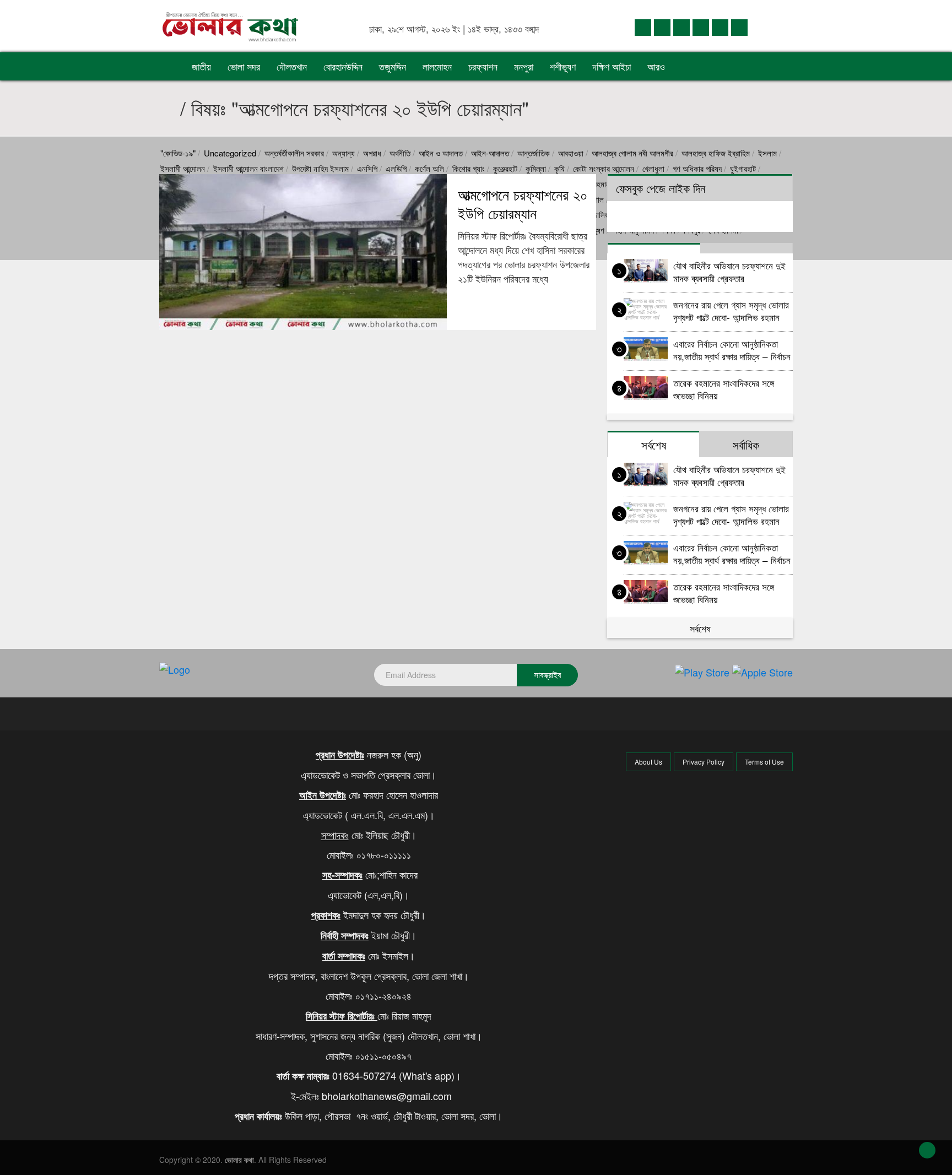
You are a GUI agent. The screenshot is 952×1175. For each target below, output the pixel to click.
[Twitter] (662, 26)
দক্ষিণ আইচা (611, 66)
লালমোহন (437, 66)
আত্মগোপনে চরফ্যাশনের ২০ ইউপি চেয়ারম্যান (523, 204)
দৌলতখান (292, 66)
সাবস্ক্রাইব (547, 674)
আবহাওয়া (570, 153)
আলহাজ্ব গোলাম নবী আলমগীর (632, 153)
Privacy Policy (703, 761)
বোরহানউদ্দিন (343, 66)
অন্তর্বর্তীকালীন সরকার (294, 153)
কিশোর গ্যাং (468, 168)
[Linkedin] (681, 26)
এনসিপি (367, 168)
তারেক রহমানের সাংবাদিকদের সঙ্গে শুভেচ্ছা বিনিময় (723, 388)
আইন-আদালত (490, 153)
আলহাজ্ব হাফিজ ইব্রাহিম (715, 153)
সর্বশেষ (700, 628)
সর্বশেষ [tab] (653, 444)
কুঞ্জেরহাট (505, 168)
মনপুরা (523, 66)
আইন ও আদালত (441, 153)
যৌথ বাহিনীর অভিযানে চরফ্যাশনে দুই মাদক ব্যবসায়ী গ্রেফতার (729, 271)
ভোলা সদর (244, 66)
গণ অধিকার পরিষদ (697, 168)
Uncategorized (230, 153)
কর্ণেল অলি (429, 168)
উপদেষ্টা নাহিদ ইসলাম (320, 168)
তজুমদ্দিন (392, 66)
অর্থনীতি (400, 153)
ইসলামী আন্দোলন (182, 168)
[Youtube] (720, 26)
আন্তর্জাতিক (533, 153)
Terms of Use (764, 761)
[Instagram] (701, 26)
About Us (648, 761)
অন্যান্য (343, 153)
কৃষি (559, 168)
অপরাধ (372, 153)
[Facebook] (643, 26)
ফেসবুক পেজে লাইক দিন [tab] (660, 188)
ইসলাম (767, 153)
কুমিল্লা (536, 168)
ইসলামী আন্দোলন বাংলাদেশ (248, 168)
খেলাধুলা (653, 168)
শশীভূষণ (563, 66)
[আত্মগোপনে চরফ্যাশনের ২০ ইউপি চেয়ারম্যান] (303, 252)
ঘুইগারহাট (743, 168)
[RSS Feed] (739, 26)
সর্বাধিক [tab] (746, 444)
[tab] (654, 248)
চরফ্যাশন (482, 66)
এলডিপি (396, 168)
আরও (657, 66)
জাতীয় (201, 66)
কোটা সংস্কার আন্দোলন (603, 168)
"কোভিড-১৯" (178, 153)
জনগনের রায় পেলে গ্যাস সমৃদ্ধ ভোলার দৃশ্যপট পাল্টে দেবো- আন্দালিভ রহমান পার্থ (731, 310)
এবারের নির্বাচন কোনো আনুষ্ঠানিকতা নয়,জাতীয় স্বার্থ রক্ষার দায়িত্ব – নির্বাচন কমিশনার (732, 349)
